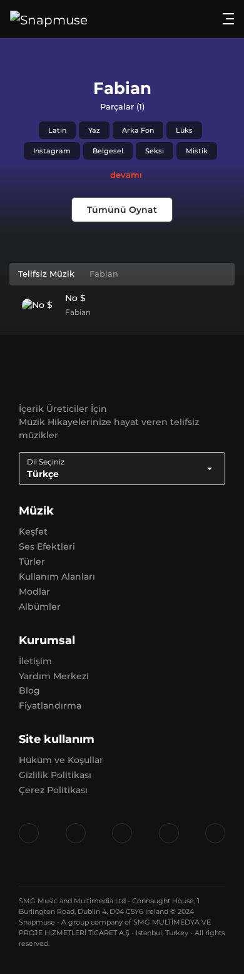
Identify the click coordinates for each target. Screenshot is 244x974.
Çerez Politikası (53, 790)
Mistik (197, 150)
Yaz (94, 130)
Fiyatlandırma (50, 705)
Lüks (184, 130)
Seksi (154, 150)
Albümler (40, 606)
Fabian (78, 312)
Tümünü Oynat (122, 209)
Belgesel (108, 150)
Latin (57, 130)
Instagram (52, 150)
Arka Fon (138, 130)
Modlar (34, 591)
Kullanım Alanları (57, 576)
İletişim (35, 661)
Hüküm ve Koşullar (61, 760)
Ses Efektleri (47, 546)
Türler (32, 561)
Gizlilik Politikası (55, 775)
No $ (75, 298)
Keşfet (33, 531)
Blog (29, 690)
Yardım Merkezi (54, 676)
